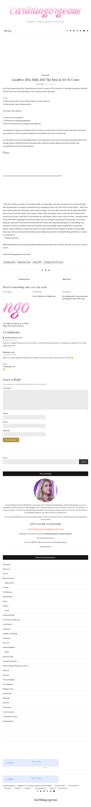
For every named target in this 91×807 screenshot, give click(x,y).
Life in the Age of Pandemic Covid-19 (15, 666)
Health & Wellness (9, 647)
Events (5, 601)
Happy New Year (24, 262)
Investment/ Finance (10, 661)
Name (5, 413)
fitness (7, 652)
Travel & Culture (8, 712)
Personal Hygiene (9, 680)
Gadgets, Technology (10, 633)
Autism (5, 574)
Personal (45, 75)
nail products (9, 583)
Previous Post (24, 279)
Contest (5, 587)
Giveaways (6, 638)
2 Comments (50, 84)
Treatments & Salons (10, 716)
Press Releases (8, 684)
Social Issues (7, 707)
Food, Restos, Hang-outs (11, 620)
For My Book (7, 624)
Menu (8, 31)
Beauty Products (8, 578)
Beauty (17, 788)
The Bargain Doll (9, 366)
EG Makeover (7, 592)
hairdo (7, 610)
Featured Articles (9, 615)
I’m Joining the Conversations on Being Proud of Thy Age (75, 297)
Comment (7, 388)
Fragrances (6, 629)
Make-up (6, 670)
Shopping (6, 698)
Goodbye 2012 (9, 262)
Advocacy (6, 569)
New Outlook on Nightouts (44, 296)
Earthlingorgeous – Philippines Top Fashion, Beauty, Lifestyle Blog (27, 786)
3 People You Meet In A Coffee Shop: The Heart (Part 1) (16, 324)
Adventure (6, 564)
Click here (22, 534)
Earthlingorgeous (45, 800)
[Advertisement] (45, 52)
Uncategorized (8, 721)
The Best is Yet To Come (53, 262)
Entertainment (8, 597)
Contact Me (73, 786)
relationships (7, 693)
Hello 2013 (37, 262)
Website (6, 430)
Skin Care (6, 703)
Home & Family (8, 657)
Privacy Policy (60, 786)
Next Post (67, 279)
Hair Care (6, 643)
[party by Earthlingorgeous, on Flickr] (32, 175)
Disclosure (62, 788)
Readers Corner (8, 689)
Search (5, 458)
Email (5, 422)
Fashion (5, 606)
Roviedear (7, 352)
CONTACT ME (35, 542)
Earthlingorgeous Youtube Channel (58, 534)
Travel (52, 788)
